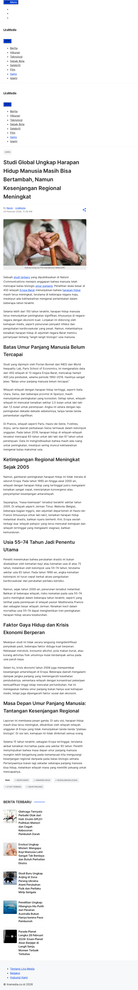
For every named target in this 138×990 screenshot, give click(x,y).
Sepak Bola (17, 61)
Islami (13, 78)
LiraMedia (9, 29)
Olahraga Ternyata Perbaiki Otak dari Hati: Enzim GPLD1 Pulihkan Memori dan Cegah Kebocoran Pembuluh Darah (30, 823)
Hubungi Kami (19, 17)
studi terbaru (22, 277)
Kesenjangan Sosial (67, 780)
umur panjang (44, 286)
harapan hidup (71, 290)
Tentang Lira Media (22, 9)
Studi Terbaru (14, 787)
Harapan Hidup (43, 780)
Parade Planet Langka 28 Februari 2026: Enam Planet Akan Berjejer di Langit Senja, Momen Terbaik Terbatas (31, 943)
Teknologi (16, 56)
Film (12, 69)
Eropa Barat (27, 290)
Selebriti (15, 65)
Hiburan (15, 52)
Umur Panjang (35, 787)
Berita (14, 48)
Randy (10, 208)
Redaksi (15, 13)
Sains (13, 74)
